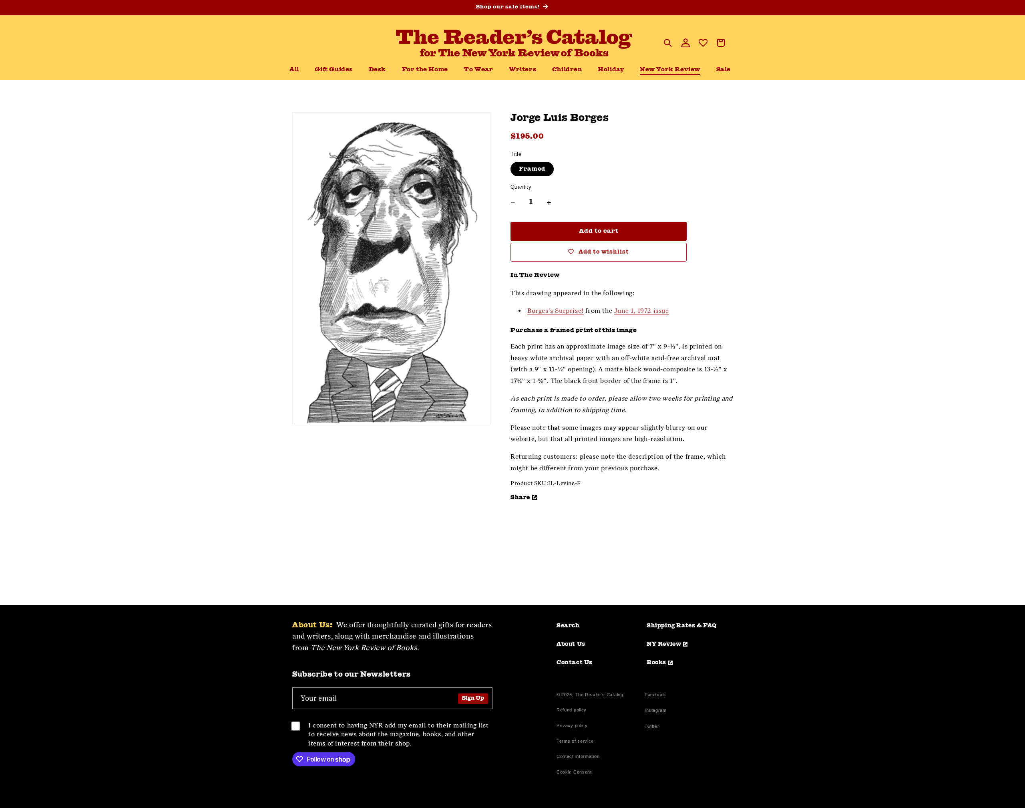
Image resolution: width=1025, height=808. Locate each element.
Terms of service (575, 741)
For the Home (425, 70)
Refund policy (572, 709)
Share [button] (520, 497)
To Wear (478, 70)
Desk (377, 70)
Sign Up (473, 698)
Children (567, 70)
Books (656, 662)
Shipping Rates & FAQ (682, 626)
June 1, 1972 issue (641, 310)
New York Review (670, 70)
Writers (522, 70)
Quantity (520, 187)
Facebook (655, 695)
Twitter (653, 727)
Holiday (611, 70)
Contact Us (575, 662)
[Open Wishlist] (703, 43)
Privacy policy (572, 725)
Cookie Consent (574, 772)
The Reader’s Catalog (599, 694)
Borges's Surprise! (555, 310)
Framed (532, 169)
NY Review (664, 644)
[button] (377, 70)
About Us (571, 644)
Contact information (578, 756)
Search (568, 626)
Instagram (655, 711)
